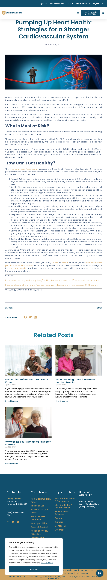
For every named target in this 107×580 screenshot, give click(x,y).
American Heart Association (23, 169)
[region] (34, 556)
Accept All (33, 569)
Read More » (11, 401)
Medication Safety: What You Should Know (27, 381)
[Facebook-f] (8, 522)
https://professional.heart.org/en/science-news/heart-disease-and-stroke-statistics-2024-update (51, 285)
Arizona (54, 262)
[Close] (59, 540)
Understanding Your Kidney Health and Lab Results (76, 381)
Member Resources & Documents (65, 500)
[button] (25, 317)
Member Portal (83, 3)
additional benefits (17, 268)
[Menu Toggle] (78, 13)
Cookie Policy (47, 563)
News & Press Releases (62, 513)
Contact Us (60, 526)
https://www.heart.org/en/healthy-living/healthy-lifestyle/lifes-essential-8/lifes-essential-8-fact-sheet (52, 280)
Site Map (59, 530)
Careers (59, 522)
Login (41, 3)
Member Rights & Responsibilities (64, 506)
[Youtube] (18, 522)
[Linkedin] (13, 522)
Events (58, 518)
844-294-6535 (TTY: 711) (61, 3)
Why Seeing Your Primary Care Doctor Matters (28, 443)
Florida (64, 262)
